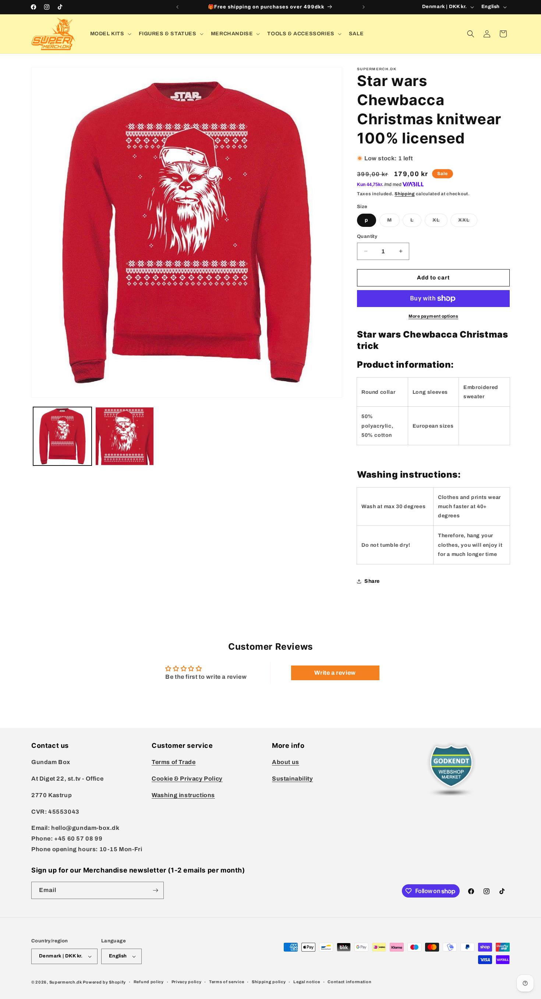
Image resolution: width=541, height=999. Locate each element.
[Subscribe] (155, 890)
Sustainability (292, 778)
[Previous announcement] (177, 7)
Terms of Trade (173, 762)
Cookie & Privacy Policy (187, 778)
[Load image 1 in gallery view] (62, 436)
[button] (110, 34)
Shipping (405, 193)
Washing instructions (183, 795)
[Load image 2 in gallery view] (124, 436)
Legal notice (306, 982)
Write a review (335, 673)
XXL (467, 222)
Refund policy (149, 982)
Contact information (349, 982)
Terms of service (226, 982)
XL (440, 222)
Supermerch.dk (65, 982)
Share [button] (372, 581)
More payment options (433, 316)
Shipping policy (269, 982)
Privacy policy (187, 982)
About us (285, 762)
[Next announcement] (364, 7)
